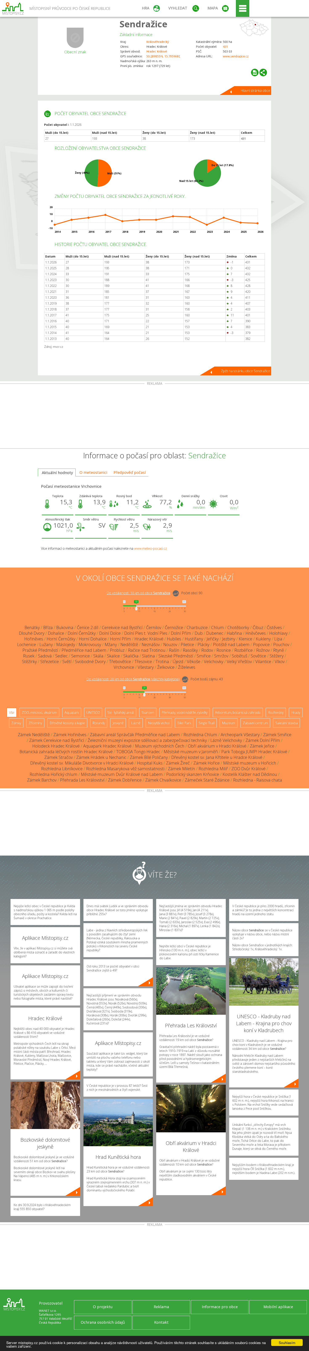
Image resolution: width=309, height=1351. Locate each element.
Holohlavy (278, 633)
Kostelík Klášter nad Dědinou (250, 774)
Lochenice (26, 644)
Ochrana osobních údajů (103, 1322)
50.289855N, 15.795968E (163, 56)
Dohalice (56, 633)
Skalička (131, 656)
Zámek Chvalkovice (163, 780)
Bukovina (64, 627)
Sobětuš (239, 656)
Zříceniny (35, 723)
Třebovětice (120, 661)
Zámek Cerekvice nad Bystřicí (56, 740)
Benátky (32, 627)
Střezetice (49, 661)
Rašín (174, 650)
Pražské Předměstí (40, 650)
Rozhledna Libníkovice (62, 768)
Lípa (278, 639)
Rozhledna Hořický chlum (53, 774)
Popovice (261, 644)
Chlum (217, 627)
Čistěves (274, 627)
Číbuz (258, 627)
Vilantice (263, 661)
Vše (11, 712)
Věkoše (193, 661)
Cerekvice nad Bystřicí (122, 627)
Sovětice (258, 656)
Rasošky (190, 650)
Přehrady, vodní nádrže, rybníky (184, 712)
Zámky (16, 723)
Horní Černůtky (61, 639)
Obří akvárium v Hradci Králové (217, 746)
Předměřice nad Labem (84, 650)
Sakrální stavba (286, 723)
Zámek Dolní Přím (263, 740)
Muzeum (228, 723)
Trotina (162, 661)
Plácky (203, 644)
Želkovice (165, 667)
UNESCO (93, 712)
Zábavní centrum (255, 723)
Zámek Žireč (178, 763)
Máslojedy (65, 644)
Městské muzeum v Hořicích (249, 763)
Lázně (135, 723)
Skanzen (147, 712)
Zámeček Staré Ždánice (207, 780)
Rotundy (98, 723)
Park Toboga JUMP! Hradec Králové (254, 751)
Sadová (45, 656)
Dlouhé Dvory (31, 633)
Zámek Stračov (58, 757)
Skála (98, 656)
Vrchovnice (124, 667)
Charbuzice (197, 627)
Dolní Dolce (110, 633)
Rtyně (278, 650)
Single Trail (206, 723)
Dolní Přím (181, 633)
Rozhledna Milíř (213, 768)
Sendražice (143, 24)
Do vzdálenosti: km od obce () (133, 679)
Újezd (178, 661)
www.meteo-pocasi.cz (150, 548)
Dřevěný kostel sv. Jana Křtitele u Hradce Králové (216, 757)
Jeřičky (213, 639)
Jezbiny (228, 639)
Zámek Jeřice (262, 746)
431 (225, 47)
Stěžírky (29, 661)
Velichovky (213, 661)
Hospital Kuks (149, 763)
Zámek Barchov (42, 780)
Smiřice (204, 656)
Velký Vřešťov (239, 661)
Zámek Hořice (206, 763)
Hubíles (174, 639)
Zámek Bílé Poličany (149, 757)
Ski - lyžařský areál (120, 712)
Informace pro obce (220, 1306)
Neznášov (151, 644)
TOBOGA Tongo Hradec (138, 751)
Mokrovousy (90, 644)
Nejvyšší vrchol (159, 723)
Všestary (146, 667)
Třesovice (143, 661)
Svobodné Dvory (90, 661)
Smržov (221, 656)
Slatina (148, 656)
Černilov (153, 627)
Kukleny (263, 639)
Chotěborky (238, 627)
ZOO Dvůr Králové (248, 768)
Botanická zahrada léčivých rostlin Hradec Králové (66, 751)
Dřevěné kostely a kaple (67, 723)
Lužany (46, 644)
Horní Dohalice (93, 639)
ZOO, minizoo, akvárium (39, 712)
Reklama (161, 1306)
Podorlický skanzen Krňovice (192, 774)
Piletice (187, 644)
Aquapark (72, 712)
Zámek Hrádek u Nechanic (101, 757)
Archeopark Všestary (240, 734)
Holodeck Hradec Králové (56, 746)
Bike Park (184, 723)
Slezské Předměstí (175, 656)
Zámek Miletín (181, 768)
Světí (66, 661)
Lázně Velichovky (226, 740)
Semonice (80, 656)
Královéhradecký (157, 42)
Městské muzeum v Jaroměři (191, 751)
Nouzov (170, 644)
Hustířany (194, 639)
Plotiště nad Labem (231, 644)
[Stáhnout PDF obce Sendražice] (255, 72)
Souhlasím (287, 1342)
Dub (199, 633)
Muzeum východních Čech (159, 746)
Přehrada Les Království (82, 780)
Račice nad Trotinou (146, 650)
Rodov (207, 650)
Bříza (48, 627)
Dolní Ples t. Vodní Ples (145, 633)
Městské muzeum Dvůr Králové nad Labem (122, 774)
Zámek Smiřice (277, 734)
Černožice (174, 627)
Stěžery (277, 656)
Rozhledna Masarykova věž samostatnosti (125, 768)
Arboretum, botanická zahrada (237, 712)
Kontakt (161, 1322)
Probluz (117, 650)
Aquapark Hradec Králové (107, 746)
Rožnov (263, 650)
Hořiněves (33, 639)
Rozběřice (243, 650)
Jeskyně (118, 723)
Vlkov (280, 661)
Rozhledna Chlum (200, 734)
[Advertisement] (154, 417)
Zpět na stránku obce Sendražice (245, 371)
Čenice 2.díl (87, 627)
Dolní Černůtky (82, 633)
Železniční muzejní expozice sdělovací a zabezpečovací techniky (147, 740)
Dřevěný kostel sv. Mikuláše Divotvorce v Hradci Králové (81, 763)
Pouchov (281, 644)
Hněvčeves (256, 633)
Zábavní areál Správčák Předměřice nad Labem (135, 734)
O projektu (103, 1306)
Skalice (113, 656)
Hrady (295, 712)
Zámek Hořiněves (69, 734)
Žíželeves (186, 667)
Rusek (28, 656)
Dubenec (214, 633)
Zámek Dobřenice (125, 780)
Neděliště (129, 644)
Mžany (111, 644)
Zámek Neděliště (34, 734)
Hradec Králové (156, 51)
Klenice (245, 639)
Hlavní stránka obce (255, 90)
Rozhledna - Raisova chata (257, 780)
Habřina (234, 633)
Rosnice (224, 650)
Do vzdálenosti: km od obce (138, 593)
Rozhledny (276, 712)
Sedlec (61, 656)
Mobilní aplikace (278, 1306)
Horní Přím (120, 639)
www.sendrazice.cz (235, 56)
